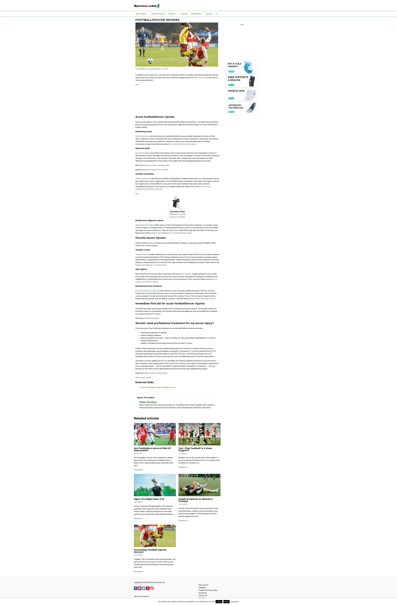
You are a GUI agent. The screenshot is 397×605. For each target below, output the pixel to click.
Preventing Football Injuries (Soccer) (150, 551)
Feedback (202, 588)
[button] (147, 14)
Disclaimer (202, 593)
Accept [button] (219, 601)
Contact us (202, 595)
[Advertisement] (177, 100)
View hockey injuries (143, 377)
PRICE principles (153, 318)
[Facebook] (136, 588)
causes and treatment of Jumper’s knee (150, 265)
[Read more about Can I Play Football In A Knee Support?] (199, 434)
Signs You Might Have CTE (149, 499)
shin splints (187, 274)
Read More (234, 602)
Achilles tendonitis (142, 178)
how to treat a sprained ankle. (158, 165)
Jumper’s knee (141, 254)
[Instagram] (152, 588)
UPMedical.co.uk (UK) (177, 214)
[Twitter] (144, 588)
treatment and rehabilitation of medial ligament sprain (170, 233)
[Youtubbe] (140, 588)
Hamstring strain (141, 136)
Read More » (138, 470)
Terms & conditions (141, 596)
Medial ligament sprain (144, 225)
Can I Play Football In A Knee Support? (195, 449)
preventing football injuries (157, 373)
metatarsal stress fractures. (205, 299)
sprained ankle (142, 153)
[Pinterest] (148, 588)
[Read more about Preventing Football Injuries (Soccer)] (155, 536)
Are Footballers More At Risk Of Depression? (152, 449)
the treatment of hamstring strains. (183, 144)
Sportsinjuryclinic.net (156, 582)
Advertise (202, 598)
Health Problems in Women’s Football (195, 500)
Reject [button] (226, 601)
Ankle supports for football (157, 170)
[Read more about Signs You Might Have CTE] (155, 485)
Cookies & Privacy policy (207, 590)
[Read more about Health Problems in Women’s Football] (199, 485)
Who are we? (203, 585)
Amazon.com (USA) (177, 217)
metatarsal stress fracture (147, 291)
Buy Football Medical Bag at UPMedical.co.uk (158, 387)
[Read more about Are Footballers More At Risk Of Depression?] (155, 434)
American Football (201, 78)
